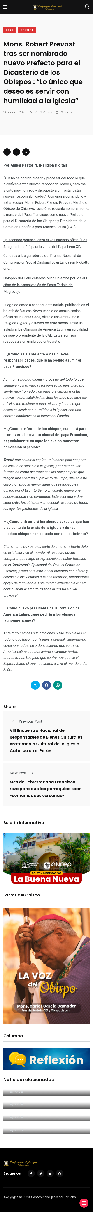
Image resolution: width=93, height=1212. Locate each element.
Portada (27, 30)
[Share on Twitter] (16, 152)
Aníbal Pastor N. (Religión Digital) (39, 165)
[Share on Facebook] (7, 152)
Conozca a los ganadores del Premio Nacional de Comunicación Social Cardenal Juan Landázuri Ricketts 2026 (46, 262)
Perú (9, 30)
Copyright (11, 1197)
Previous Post (30, 721)
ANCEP (19, 1092)
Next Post (18, 773)
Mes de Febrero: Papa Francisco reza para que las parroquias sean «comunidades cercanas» (46, 788)
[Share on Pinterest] (26, 152)
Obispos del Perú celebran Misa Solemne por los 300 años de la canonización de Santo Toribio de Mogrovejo (45, 285)
